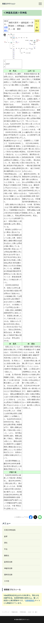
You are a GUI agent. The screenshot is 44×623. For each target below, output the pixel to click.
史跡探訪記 (29, 600)
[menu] (40, 3)
